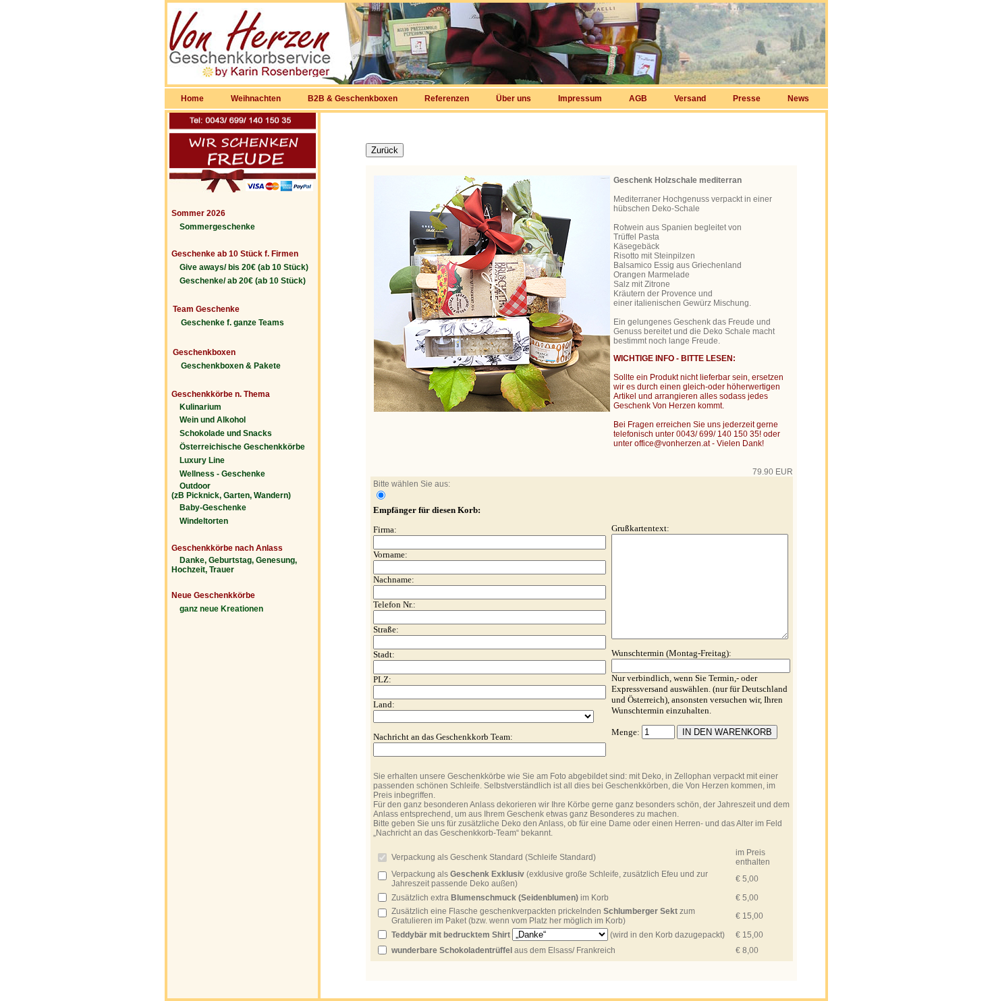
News (798, 98)
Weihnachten (256, 98)
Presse (747, 98)
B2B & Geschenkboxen (352, 98)
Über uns (513, 98)
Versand (690, 98)
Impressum (580, 98)
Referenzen (446, 98)
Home (192, 98)
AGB (638, 98)
